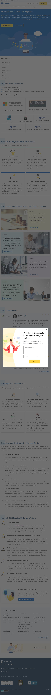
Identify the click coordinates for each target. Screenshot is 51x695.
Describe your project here (28, 346)
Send (34, 361)
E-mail (37, 355)
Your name (26, 355)
